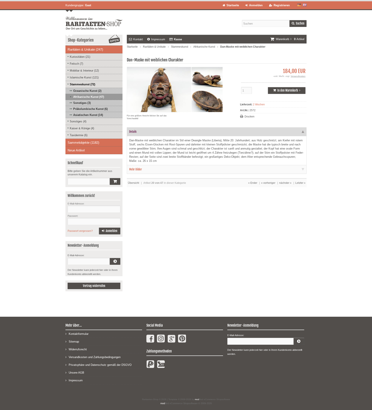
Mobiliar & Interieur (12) (84, 70)
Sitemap (74, 341)
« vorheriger (268, 182)
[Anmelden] (115, 261)
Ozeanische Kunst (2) (87, 90)
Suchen (298, 23)
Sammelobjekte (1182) (83, 142)
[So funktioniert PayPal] (150, 366)
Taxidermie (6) (78, 135)
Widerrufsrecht (78, 349)
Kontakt (138, 39)
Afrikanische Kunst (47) (88, 96)
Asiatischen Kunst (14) (88, 115)
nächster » (285, 182)
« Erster (252, 182)
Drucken (249, 116)
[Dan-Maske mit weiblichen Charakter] (175, 110)
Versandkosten (298, 76)
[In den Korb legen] (115, 181)
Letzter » (300, 182)
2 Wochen (259, 104)
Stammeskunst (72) (82, 84)
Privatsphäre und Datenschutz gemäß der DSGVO (100, 364)
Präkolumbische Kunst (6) (90, 109)
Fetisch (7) (76, 63)
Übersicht (133, 182)
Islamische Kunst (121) (84, 77)
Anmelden (109, 231)
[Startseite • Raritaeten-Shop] (93, 20)
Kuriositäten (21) (80, 56)
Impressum (158, 39)
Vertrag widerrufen (94, 286)
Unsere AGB (76, 372)
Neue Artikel (76, 150)
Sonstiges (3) (82, 102)
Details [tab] (132, 131)
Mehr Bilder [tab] (135, 169)
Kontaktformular (78, 333)
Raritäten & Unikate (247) (85, 49)
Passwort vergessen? (80, 230)
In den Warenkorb (287, 90)
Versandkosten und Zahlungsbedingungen (95, 357)
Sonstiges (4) (78, 121)
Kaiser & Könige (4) (82, 128)
